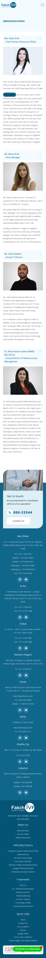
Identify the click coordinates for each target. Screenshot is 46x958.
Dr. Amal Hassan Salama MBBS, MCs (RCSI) (20, 356)
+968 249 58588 (24, 700)
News (23, 919)
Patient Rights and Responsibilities (23, 940)
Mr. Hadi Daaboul (13, 255)
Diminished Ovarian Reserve (23, 872)
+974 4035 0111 (24, 731)
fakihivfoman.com (25, 696)
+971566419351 (27, 561)
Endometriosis (23, 854)
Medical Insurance (23, 837)
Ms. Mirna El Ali (12, 156)
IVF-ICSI (23, 885)
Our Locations (23, 926)
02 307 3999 (25, 755)
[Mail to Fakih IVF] (26, 579)
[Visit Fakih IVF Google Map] (19, 579)
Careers (23, 930)
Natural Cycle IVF (23, 892)
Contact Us (18, 521)
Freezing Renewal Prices (23, 906)
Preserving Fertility (23, 902)
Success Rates (23, 834)
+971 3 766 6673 (25, 607)
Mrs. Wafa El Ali (20, 40)
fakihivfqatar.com (25, 727)
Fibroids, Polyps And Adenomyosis (23, 865)
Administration (23, 830)
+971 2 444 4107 (25, 554)
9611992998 (27, 786)
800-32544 (22, 512)
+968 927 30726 (27, 704)
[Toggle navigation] (42, 5)
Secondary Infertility (23, 861)
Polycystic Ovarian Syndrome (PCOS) (23, 851)
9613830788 (27, 782)
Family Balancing (23, 896)
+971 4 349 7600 (25, 638)
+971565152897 (27, 558)
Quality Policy (23, 933)
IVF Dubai (9, 94)
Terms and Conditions (23, 937)
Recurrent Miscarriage (23, 858)
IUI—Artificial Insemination (23, 889)
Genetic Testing (23, 899)
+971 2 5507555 (24, 669)
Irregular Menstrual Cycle (23, 868)
